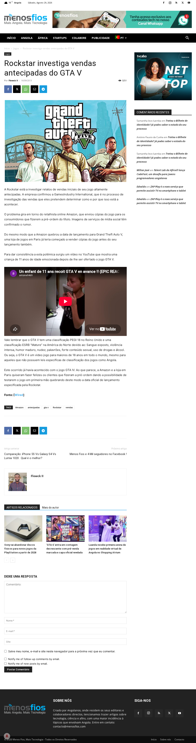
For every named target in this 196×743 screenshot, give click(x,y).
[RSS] (176, 2)
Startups (60, 38)
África (43, 38)
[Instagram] (170, 2)
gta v (46, 407)
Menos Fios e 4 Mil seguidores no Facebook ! (98, 454)
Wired (19, 395)
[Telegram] (43, 89)
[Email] (34, 89)
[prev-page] (6, 560)
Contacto (179, 739)
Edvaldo (141, 186)
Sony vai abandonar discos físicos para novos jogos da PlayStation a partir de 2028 (20, 548)
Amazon (19, 407)
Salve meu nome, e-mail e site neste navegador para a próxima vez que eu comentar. (61, 651)
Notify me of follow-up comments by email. (34, 659)
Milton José (143, 170)
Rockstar (57, 407)
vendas (69, 407)
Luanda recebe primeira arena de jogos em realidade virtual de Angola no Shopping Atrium (107, 548)
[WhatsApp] (25, 89)
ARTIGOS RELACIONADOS (22, 507)
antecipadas (34, 407)
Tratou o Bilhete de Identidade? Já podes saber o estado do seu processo (162, 124)
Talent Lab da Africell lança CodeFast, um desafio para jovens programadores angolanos (161, 174)
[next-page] (12, 560)
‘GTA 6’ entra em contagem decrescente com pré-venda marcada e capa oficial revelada (64, 548)
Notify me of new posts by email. (28, 663)
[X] (182, 2)
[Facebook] (164, 2)
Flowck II (13, 80)
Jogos (16, 48)
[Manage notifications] (7, 736)
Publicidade (101, 38)
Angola (27, 38)
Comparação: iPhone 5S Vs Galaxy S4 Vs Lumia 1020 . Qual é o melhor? (30, 456)
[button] (187, 38)
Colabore (79, 38)
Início (11, 38)
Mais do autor (50, 507)
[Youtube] (189, 2)
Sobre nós (165, 739)
